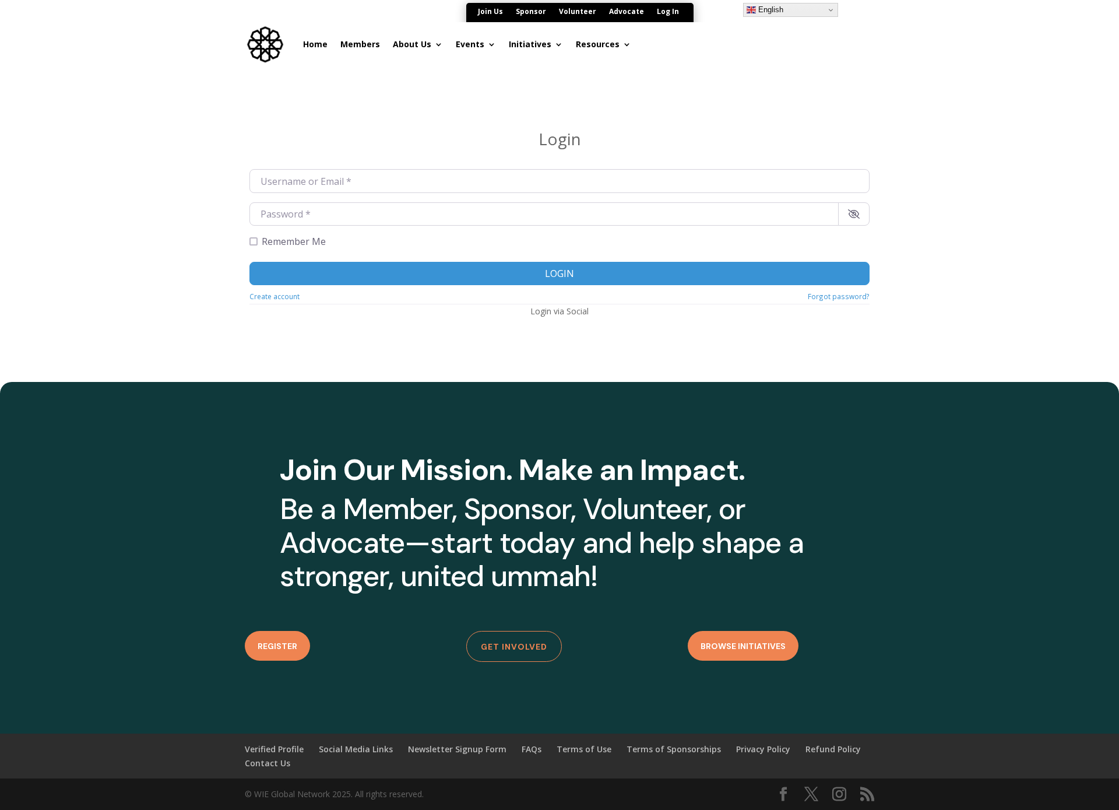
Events (470, 44)
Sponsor (531, 12)
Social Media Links (356, 749)
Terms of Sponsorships (674, 749)
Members (360, 44)
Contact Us (267, 763)
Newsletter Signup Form (457, 749)
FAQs (531, 749)
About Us (412, 44)
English (769, 9)
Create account (274, 296)
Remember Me (294, 241)
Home (315, 44)
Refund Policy (833, 749)
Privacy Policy (763, 749)
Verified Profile (274, 749)
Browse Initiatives (743, 646)
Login (559, 273)
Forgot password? (839, 296)
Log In (668, 12)
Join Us (490, 12)
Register (277, 646)
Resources (598, 44)
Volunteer (577, 12)
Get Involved (514, 646)
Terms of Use (584, 749)
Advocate (626, 12)
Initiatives (530, 44)
